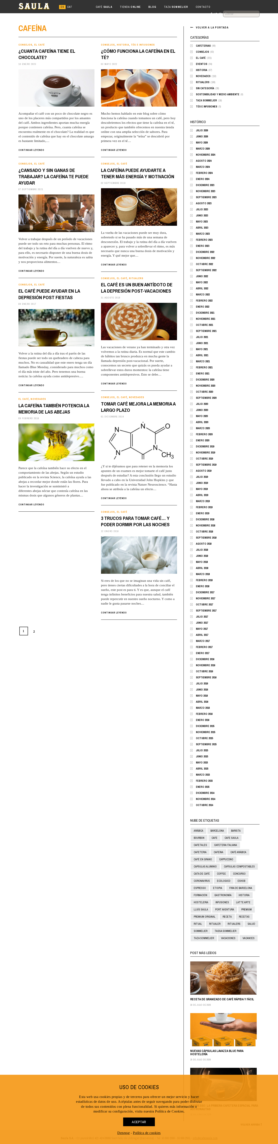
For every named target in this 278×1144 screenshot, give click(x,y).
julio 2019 (202, 477)
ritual (198, 924)
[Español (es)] (62, 7)
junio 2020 (202, 410)
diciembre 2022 (205, 252)
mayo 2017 (202, 629)
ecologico (223, 881)
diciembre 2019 (205, 446)
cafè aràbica (238, 852)
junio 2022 (202, 276)
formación (200, 895)
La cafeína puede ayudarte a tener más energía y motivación (137, 173)
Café (104, 7)
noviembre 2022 (205, 258)
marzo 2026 (203, 148)
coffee (221, 873)
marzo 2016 (203, 708)
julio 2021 (202, 337)
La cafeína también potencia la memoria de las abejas (53, 408)
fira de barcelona (240, 888)
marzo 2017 (203, 641)
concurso (239, 873)
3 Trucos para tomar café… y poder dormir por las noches (135, 521)
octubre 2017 (204, 604)
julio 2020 (202, 404)
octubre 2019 (204, 458)
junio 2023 (202, 215)
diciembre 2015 (205, 726)
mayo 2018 (202, 562)
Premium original (204, 916)
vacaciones (228, 938)
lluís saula (201, 909)
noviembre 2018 (205, 525)
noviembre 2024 (205, 155)
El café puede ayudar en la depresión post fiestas (49, 294)
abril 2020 (202, 422)
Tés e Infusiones (143, 45)
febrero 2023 (204, 240)
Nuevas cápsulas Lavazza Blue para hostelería (216, 1052)
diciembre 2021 (205, 313)
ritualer (214, 924)
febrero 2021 (204, 367)
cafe (214, 838)
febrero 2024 (204, 173)
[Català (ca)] (70, 7)
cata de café (202, 873)
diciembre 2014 (205, 793)
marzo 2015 (203, 774)
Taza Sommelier (206, 100)
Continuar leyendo (31, 150)
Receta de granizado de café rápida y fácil (222, 999)
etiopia (217, 888)
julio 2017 (202, 616)
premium (246, 909)
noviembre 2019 (205, 452)
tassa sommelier (225, 931)
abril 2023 (202, 227)
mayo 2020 (202, 416)
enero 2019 (202, 513)
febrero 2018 (204, 580)
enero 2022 (202, 306)
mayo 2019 (202, 489)
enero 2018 (202, 586)
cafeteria (200, 852)
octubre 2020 (204, 392)
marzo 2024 (203, 167)
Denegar (123, 1133)
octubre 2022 (204, 264)
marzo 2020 (203, 428)
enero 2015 (202, 787)
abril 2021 (202, 355)
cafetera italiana (225, 845)
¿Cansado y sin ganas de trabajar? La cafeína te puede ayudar (53, 176)
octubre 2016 (204, 671)
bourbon (199, 838)
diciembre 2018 (205, 519)
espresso (200, 888)
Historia (123, 45)
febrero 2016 (204, 714)
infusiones (222, 902)
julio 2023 (202, 209)
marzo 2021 (203, 361)
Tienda (130, 7)
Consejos (25, 45)
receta (227, 916)
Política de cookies (147, 1133)
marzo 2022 (203, 294)
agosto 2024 (203, 161)
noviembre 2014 (205, 799)
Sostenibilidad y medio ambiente (217, 94)
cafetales (200, 845)
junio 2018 (202, 556)
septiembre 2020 (206, 398)
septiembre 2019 (206, 465)
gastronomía (223, 895)
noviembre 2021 (205, 319)
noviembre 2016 (205, 665)
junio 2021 (202, 343)
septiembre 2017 (206, 610)
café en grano (203, 859)
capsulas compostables (239, 866)
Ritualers (136, 278)
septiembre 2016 (206, 677)
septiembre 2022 (206, 270)
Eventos (201, 64)
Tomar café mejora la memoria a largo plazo (138, 407)
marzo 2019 (203, 501)
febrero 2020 (204, 434)
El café (39, 45)
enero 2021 (202, 373)
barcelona (217, 830)
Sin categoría (205, 88)
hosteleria (201, 902)
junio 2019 (202, 483)
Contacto (203, 7)
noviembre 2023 (205, 191)
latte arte (243, 902)
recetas (244, 916)
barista (236, 830)
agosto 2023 (203, 203)
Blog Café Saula (37, 7)
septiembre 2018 (206, 537)
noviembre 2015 (205, 732)
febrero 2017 (204, 647)
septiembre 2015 (206, 744)
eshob (241, 881)
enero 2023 (202, 246)
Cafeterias (203, 46)
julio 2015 (202, 750)
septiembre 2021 (206, 331)
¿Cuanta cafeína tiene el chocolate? (46, 54)
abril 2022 (202, 288)
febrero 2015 (204, 781)
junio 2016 (202, 689)
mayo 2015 (202, 762)
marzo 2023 (203, 234)
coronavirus (202, 881)
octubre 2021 (204, 325)
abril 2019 (202, 495)
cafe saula (231, 838)
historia (244, 895)
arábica (198, 830)
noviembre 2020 (205, 385)
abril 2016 (202, 702)
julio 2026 (202, 130)
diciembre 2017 (205, 592)
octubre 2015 (204, 738)
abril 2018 (202, 568)
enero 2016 (202, 720)
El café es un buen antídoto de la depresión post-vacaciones (136, 287)
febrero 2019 (204, 507)
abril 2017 (202, 635)
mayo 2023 (202, 221)
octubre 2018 (204, 531)
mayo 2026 (202, 142)
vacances (249, 938)
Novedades (136, 397)
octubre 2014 (204, 805)
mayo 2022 (202, 282)
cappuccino (226, 859)
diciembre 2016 (205, 659)
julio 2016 (202, 683)
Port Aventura (224, 909)
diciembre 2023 (205, 185)
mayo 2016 (202, 695)
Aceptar (139, 1121)
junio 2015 (202, 756)
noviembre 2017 (205, 598)
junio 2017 (202, 623)
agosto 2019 (203, 471)
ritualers (234, 924)
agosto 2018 (203, 544)
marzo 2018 (203, 574)
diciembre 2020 (205, 379)
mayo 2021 (202, 349)
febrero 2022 (204, 300)
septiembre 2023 (206, 197)
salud (251, 924)
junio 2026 (202, 136)
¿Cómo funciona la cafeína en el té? (138, 54)
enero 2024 (202, 179)
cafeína (218, 852)
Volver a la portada (212, 27)
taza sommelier (204, 938)
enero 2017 (202, 653)
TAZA (176, 7)
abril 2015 (202, 768)
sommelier (200, 931)
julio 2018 (202, 550)
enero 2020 (202, 440)
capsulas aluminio (205, 866)
